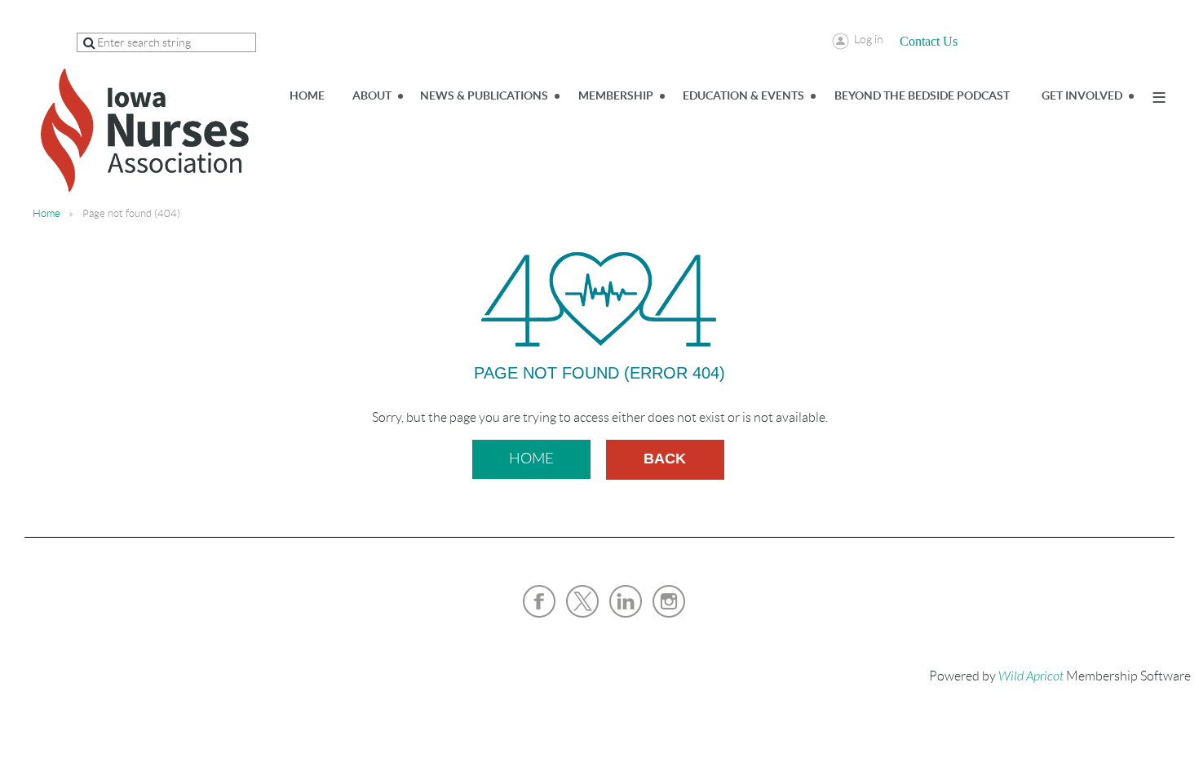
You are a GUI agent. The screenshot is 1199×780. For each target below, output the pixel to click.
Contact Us (929, 41)
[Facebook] (539, 601)
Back (665, 458)
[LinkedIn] (625, 601)
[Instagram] (669, 601)
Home (46, 213)
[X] (582, 601)
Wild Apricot (1031, 676)
